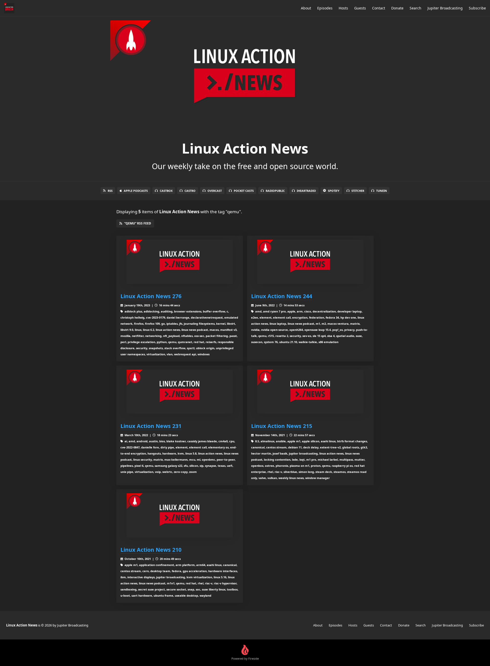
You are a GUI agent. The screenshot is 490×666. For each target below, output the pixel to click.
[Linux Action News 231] (179, 392)
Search (415, 8)
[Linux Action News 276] (179, 262)
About (306, 8)
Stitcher (357, 191)
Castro (190, 191)
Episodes (325, 8)
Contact (378, 8)
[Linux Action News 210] (179, 515)
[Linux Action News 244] (310, 262)
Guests (360, 8)
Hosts (343, 8)
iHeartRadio (306, 191)
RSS (110, 191)
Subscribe (477, 8)
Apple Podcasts (136, 191)
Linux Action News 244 (281, 296)
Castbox (166, 191)
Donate (397, 8)
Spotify (333, 191)
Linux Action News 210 (150, 549)
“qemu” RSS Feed (137, 223)
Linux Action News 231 (150, 426)
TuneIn (381, 191)
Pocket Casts (244, 191)
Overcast (214, 191)
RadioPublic (275, 191)
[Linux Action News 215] (310, 392)
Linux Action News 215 (281, 426)
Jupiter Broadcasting (445, 8)
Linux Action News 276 (150, 296)
